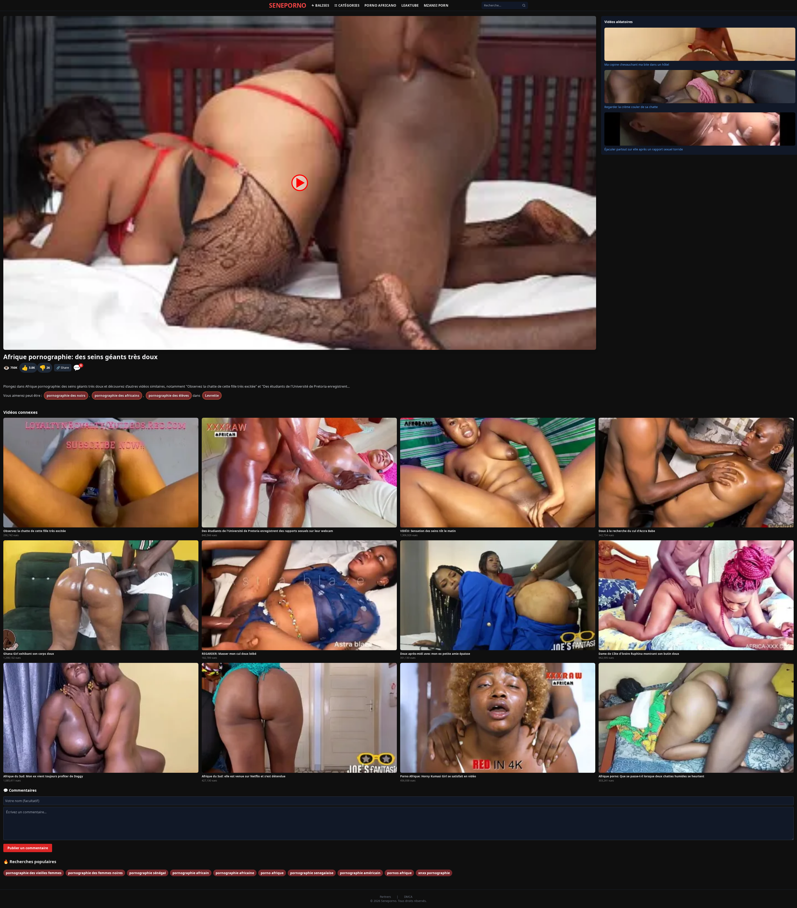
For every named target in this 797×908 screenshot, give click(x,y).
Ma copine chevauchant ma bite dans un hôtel (636, 64)
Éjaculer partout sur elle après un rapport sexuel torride (643, 149)
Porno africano (380, 5)
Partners (386, 897)
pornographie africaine (235, 873)
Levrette (212, 395)
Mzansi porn (436, 5)
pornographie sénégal (147, 873)
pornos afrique (399, 873)
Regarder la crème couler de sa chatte (631, 107)
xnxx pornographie (434, 873)
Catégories (348, 5)
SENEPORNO (287, 5)
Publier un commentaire (27, 848)
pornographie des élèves (169, 395)
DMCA (408, 897)
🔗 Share (62, 368)
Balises (322, 5)
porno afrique (272, 873)
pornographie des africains (117, 395)
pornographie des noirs (66, 395)
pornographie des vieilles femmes (33, 873)
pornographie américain (360, 873)
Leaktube (410, 5)
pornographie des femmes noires (95, 873)
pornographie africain (190, 873)
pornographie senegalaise (311, 873)
